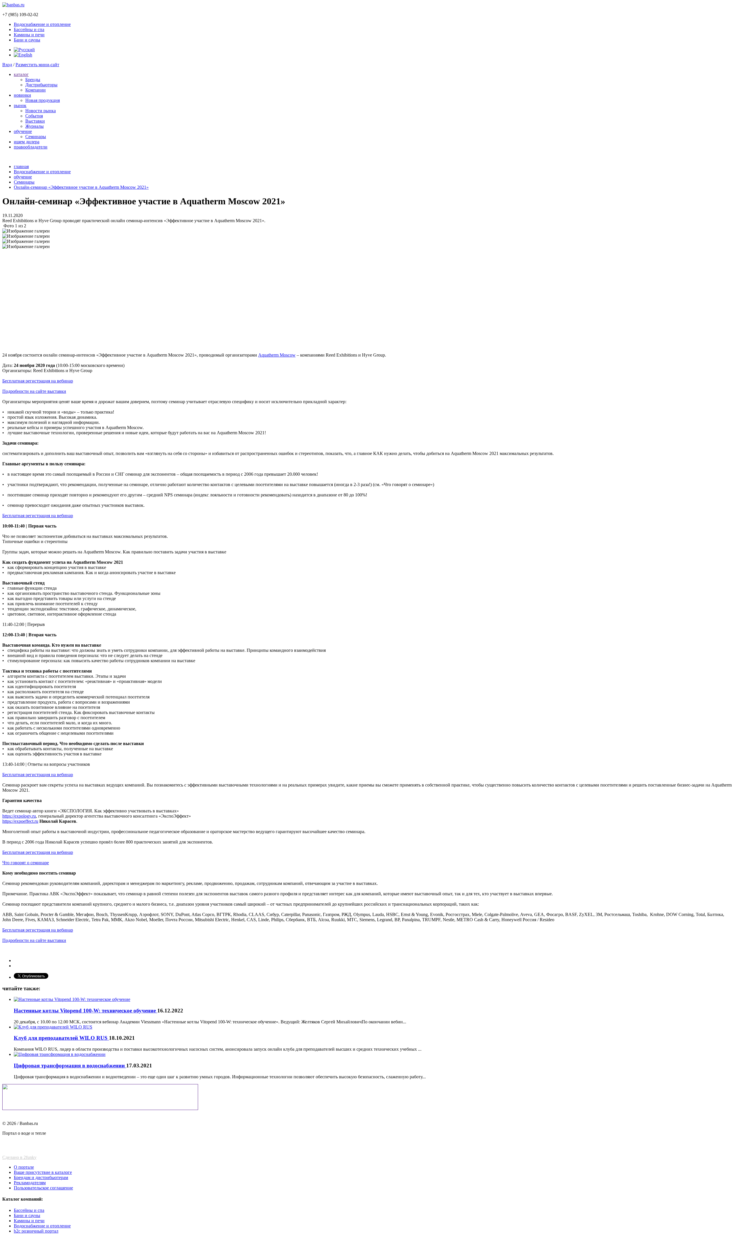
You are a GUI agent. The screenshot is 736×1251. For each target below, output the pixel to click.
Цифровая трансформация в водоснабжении (70, 1066)
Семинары (35, 136)
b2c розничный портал (36, 1231)
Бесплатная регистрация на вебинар (37, 380)
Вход (7, 64)
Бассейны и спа (29, 29)
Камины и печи (29, 34)
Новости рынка (40, 110)
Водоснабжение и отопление (42, 24)
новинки (22, 95)
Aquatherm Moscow (277, 355)
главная (21, 166)
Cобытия (34, 115)
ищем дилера (26, 141)
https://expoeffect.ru (20, 821)
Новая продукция (42, 100)
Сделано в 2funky (19, 1157)
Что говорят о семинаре (25, 862)
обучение (23, 131)
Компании (35, 89)
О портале (24, 1167)
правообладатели (30, 146)
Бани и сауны (27, 39)
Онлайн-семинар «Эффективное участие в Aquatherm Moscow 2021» (81, 187)
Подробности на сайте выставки (34, 391)
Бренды (32, 79)
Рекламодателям (30, 1182)
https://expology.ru (19, 816)
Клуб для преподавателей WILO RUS (61, 1038)
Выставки (35, 121)
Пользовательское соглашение (43, 1187)
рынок (20, 105)
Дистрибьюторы (41, 84)
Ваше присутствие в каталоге (43, 1172)
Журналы (34, 126)
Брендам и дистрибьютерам (41, 1177)
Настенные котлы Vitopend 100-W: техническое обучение (85, 1011)
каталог (21, 74)
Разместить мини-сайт (37, 64)
